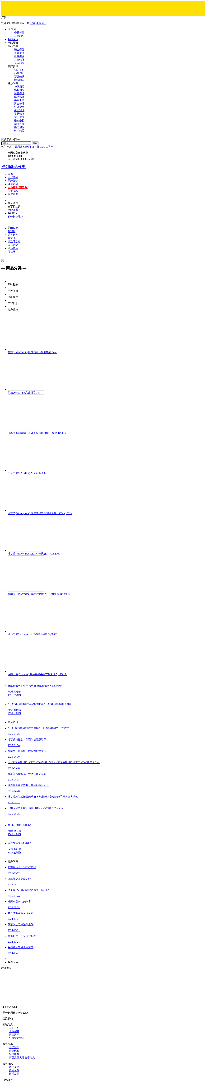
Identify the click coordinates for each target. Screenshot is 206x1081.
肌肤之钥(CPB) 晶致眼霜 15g (24, 392)
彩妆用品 (19, 90)
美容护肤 (19, 53)
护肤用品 (19, 86)
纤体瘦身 (19, 107)
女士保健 (19, 59)
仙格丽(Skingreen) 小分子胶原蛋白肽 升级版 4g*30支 (37, 433)
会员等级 (19, 32)
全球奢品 (13, 177)
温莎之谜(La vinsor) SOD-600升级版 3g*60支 (32, 634)
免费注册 (41, 23)
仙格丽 (27, 146)
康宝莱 (35, 146)
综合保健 (19, 49)
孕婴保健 (19, 113)
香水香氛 (19, 120)
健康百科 (13, 184)
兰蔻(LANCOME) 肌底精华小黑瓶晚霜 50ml (32, 352)
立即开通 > (14, 209)
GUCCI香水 (46, 146)
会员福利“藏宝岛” (18, 187)
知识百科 (19, 69)
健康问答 (19, 80)
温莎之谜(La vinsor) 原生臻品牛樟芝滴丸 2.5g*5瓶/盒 (37, 674)
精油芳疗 (19, 123)
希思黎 (19, 146)
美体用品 (19, 127)
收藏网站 (13, 39)
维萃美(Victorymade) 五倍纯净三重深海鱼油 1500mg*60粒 (40, 513)
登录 (32, 23)
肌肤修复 (19, 96)
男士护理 (19, 103)
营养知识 (19, 76)
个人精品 (19, 63)
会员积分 (19, 36)
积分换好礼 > (15, 216)
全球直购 (13, 194)
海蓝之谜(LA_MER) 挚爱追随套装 (27, 473)
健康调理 (19, 110)
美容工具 (19, 100)
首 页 (11, 174)
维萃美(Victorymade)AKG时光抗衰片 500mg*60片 (35, 553)
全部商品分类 (13, 166)
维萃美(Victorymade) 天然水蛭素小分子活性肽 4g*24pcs (39, 593)
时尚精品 (19, 130)
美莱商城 (13, 190)
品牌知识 (19, 73)
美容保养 (19, 93)
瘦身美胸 (19, 56)
